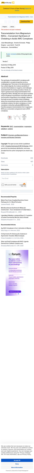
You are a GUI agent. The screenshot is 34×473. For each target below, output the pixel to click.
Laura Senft (10, 45)
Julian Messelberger (7, 43)
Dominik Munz (13, 47)
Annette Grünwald (19, 43)
